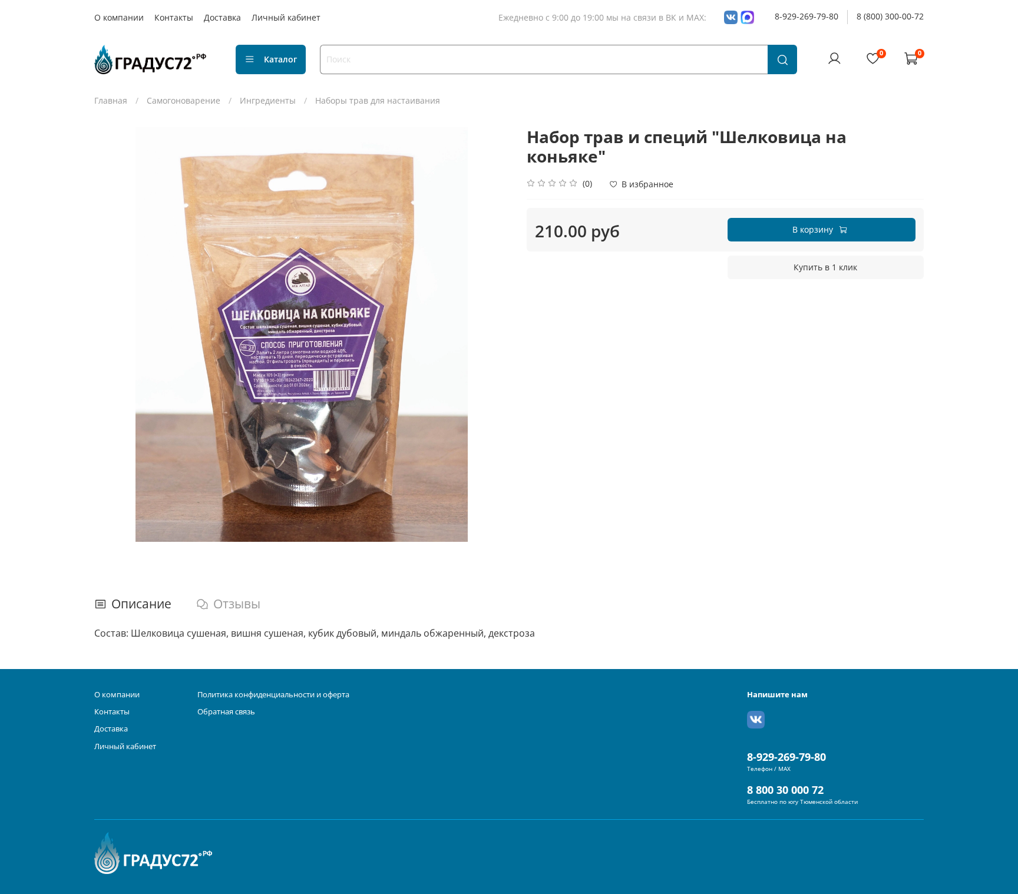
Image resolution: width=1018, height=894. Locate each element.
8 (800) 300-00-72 (890, 16)
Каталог (280, 59)
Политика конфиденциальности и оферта (273, 695)
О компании (119, 17)
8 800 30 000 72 (785, 790)
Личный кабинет (286, 17)
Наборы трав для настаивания (377, 100)
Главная (110, 100)
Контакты (173, 17)
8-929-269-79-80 (806, 16)
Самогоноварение (183, 100)
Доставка (222, 17)
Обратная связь (226, 712)
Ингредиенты (268, 100)
